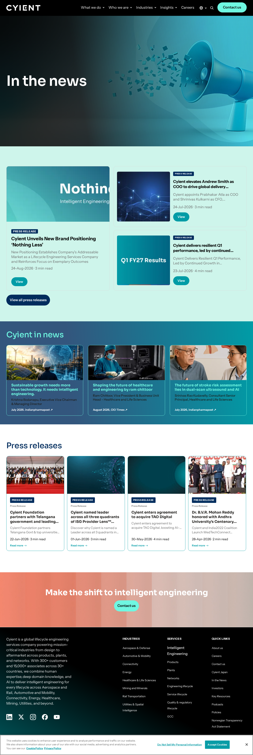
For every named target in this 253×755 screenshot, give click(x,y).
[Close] (246, 744)
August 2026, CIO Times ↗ (110, 410)
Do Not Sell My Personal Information (179, 744)
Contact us (232, 7)
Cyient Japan (220, 672)
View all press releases (28, 300)
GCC (170, 716)
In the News (219, 680)
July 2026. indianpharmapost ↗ (32, 410)
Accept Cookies (217, 744)
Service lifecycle (177, 694)
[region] (126, 745)
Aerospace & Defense (136, 648)
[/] (23, 8)
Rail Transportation (134, 696)
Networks (173, 678)
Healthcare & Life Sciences (139, 680)
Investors (217, 688)
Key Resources (221, 696)
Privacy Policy (52, 748)
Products (172, 662)
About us (217, 648)
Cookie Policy (34, 748)
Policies (216, 712)
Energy (127, 672)
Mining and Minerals (135, 688)
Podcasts (217, 704)
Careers (187, 7)
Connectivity (130, 664)
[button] (212, 9)
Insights (167, 7)
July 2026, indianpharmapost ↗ (195, 410)
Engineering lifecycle (180, 686)
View (19, 282)
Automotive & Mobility (137, 656)
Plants (171, 670)
